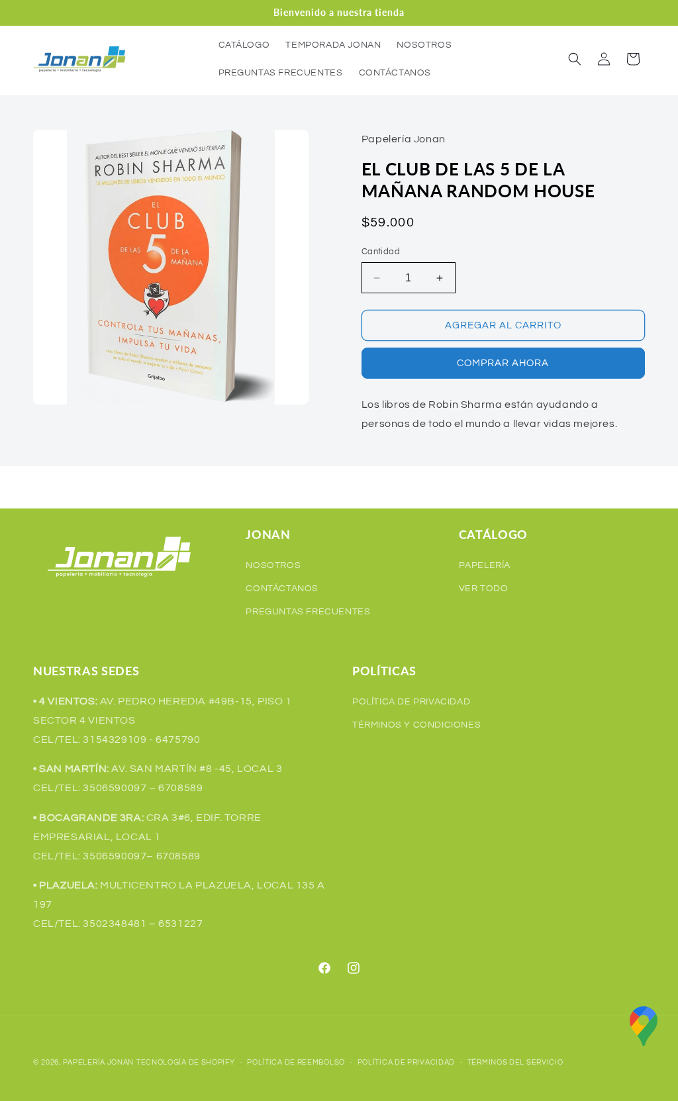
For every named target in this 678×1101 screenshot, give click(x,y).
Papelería (484, 565)
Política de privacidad (406, 1062)
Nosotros (273, 565)
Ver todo (483, 588)
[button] (574, 58)
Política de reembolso (296, 1062)
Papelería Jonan (98, 1062)
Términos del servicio (515, 1062)
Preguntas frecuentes (308, 611)
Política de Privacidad (411, 701)
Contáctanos (282, 588)
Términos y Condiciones (416, 725)
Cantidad (381, 251)
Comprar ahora (503, 363)
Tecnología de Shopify (185, 1062)
